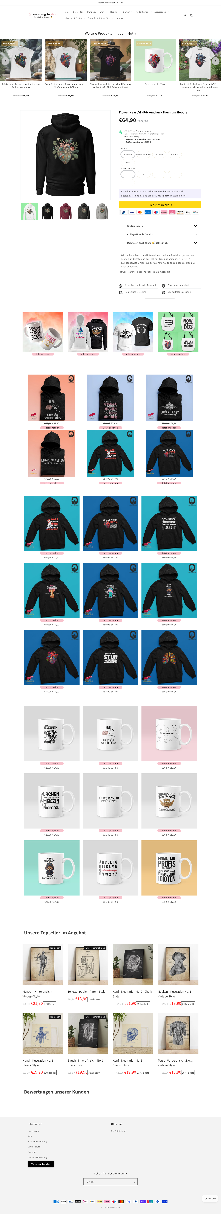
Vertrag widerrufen (40, 1164)
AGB (30, 1136)
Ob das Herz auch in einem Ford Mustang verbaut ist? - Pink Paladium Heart (110, 86)
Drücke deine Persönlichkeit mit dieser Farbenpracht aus (21, 86)
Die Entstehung (118, 1131)
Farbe (124, 149)
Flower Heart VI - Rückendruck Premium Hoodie (153, 112)
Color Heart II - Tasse (155, 84)
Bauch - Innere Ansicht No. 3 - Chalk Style (86, 1062)
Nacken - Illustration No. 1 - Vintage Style (175, 993)
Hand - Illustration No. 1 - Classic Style (39, 1062)
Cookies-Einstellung (37, 1157)
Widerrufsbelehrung (37, 1141)
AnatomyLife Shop (113, 1207)
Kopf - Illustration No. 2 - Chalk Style (132, 993)
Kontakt (32, 1152)
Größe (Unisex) (128, 169)
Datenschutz (34, 1146)
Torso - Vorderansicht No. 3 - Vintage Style (176, 1062)
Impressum (33, 1131)
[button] (103, 12)
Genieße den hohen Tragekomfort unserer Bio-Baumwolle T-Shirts (66, 86)
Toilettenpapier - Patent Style (86, 991)
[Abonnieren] (134, 1181)
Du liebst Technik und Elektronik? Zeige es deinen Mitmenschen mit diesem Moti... (200, 87)
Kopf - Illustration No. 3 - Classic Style (128, 1062)
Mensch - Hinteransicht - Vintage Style (38, 993)
